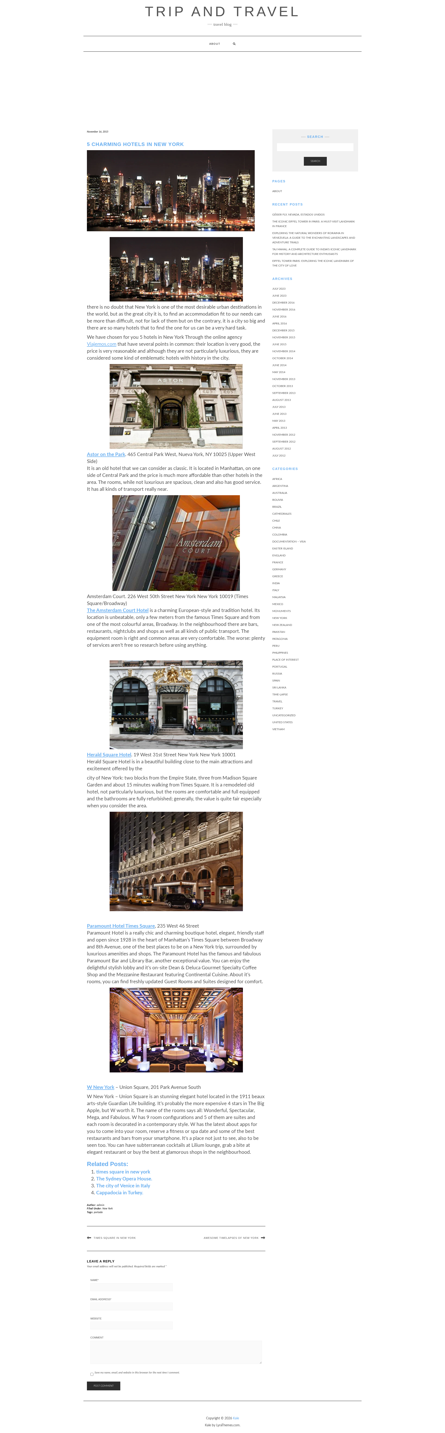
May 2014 (278, 372)
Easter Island (282, 548)
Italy (275, 590)
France (277, 562)
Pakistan (278, 632)
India (276, 583)
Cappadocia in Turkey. (119, 1192)
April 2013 (279, 427)
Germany (279, 569)
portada (98, 1212)
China (276, 527)
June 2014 (279, 365)
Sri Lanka (279, 687)
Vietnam (278, 729)
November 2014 (283, 351)
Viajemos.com (101, 344)
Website (96, 1318)
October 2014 (282, 358)
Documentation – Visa (289, 541)
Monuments (281, 611)
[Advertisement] (222, 86)
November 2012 (283, 434)
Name (94, 1280)
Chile (276, 520)
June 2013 (279, 413)
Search (315, 161)
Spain (276, 680)
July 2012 (279, 455)
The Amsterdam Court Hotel (118, 610)
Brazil (277, 506)
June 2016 (279, 316)
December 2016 (283, 302)
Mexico (277, 604)
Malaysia (279, 597)
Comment (97, 1337)
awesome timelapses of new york (231, 1237)
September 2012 (284, 441)
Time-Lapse (280, 694)
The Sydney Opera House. (124, 1178)
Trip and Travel (222, 11)
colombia (279, 534)
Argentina (280, 486)
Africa (277, 479)
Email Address (100, 1299)
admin (101, 1205)
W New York (100, 1087)
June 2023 (279, 295)
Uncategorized (284, 715)
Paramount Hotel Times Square (121, 926)
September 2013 (284, 393)
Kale (236, 1418)
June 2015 (279, 344)
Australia (279, 492)
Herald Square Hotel (109, 754)
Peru (276, 645)
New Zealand (282, 625)
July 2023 (279, 288)
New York (107, 1208)
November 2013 (283, 379)
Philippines (280, 652)
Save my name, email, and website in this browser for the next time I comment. (137, 1372)
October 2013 (282, 386)
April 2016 (279, 323)
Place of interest (285, 659)
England (279, 555)
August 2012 (281, 448)
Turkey (277, 708)
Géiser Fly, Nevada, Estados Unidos (298, 214)
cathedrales (282, 513)
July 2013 (279, 407)
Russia (277, 673)
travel (277, 701)
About (214, 43)
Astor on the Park (106, 454)
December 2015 (283, 330)
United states (282, 722)
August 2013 (281, 400)
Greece (277, 576)
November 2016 (283, 309)
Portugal (279, 666)
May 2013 (278, 420)
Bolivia (277, 499)
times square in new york (123, 1172)
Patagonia (280, 638)
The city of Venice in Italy (123, 1185)
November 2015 (283, 337)
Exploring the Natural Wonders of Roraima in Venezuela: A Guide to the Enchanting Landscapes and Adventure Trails (313, 238)
